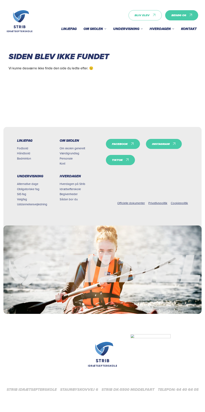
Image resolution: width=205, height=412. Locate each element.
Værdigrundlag (69, 153)
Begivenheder (69, 194)
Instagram (161, 144)
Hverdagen (160, 29)
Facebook (120, 144)
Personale (66, 158)
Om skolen (93, 29)
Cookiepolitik (179, 203)
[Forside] (102, 354)
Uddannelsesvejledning (32, 204)
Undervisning (126, 29)
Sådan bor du (69, 199)
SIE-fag (21, 194)
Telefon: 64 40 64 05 (178, 389)
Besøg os (178, 15)
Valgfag (22, 199)
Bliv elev (142, 15)
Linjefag (69, 29)
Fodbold (22, 148)
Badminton (24, 158)
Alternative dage (27, 184)
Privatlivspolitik (157, 203)
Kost (62, 163)
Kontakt (189, 29)
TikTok (117, 160)
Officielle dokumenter (131, 203)
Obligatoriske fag (28, 189)
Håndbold (23, 153)
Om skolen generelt (72, 148)
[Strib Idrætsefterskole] (19, 21)
